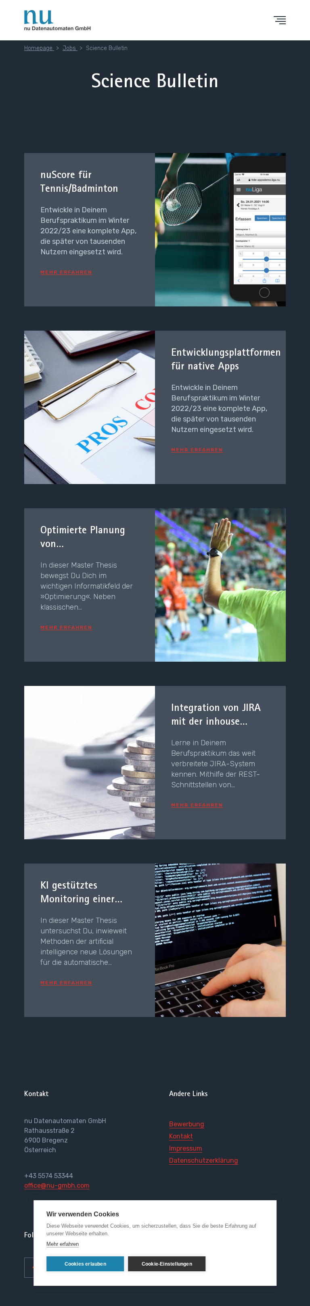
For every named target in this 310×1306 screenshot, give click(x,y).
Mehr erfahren (62, 1244)
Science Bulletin (107, 48)
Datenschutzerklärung (203, 1160)
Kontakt (181, 1136)
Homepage (39, 48)
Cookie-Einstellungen (167, 1264)
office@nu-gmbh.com (57, 1185)
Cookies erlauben (85, 1264)
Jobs (70, 48)
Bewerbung (186, 1124)
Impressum (185, 1148)
